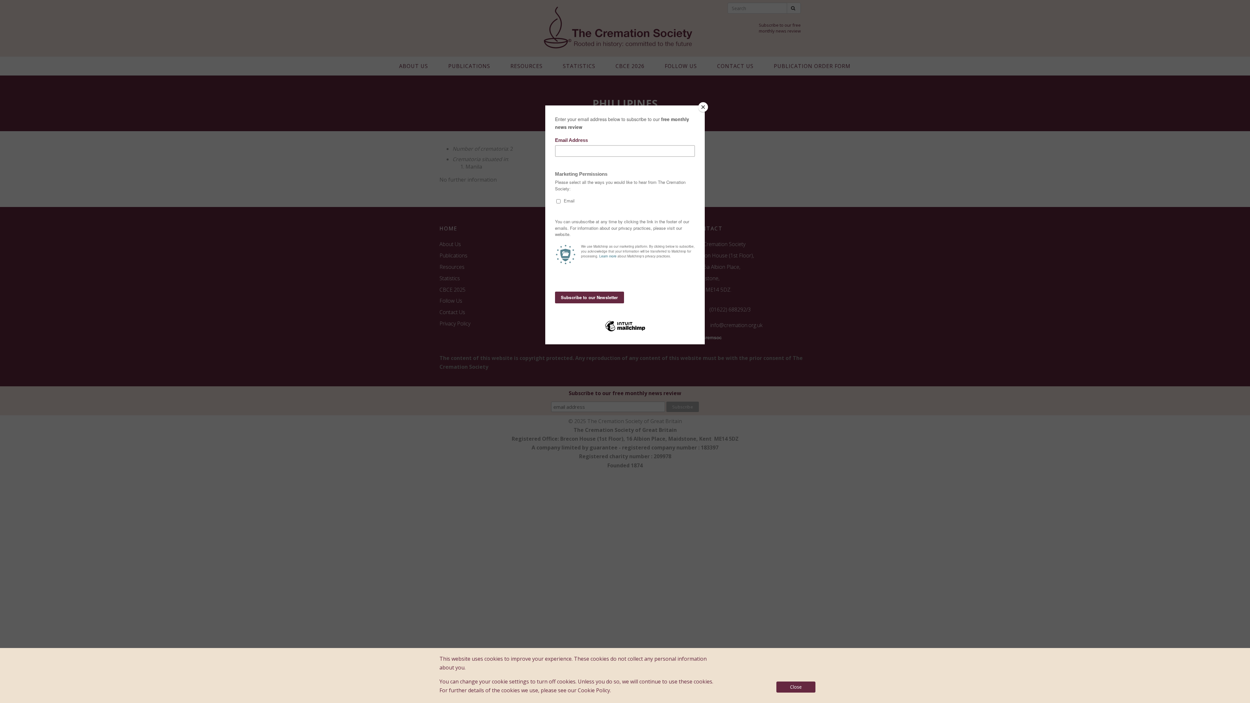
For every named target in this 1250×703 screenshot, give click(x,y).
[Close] (703, 107)
